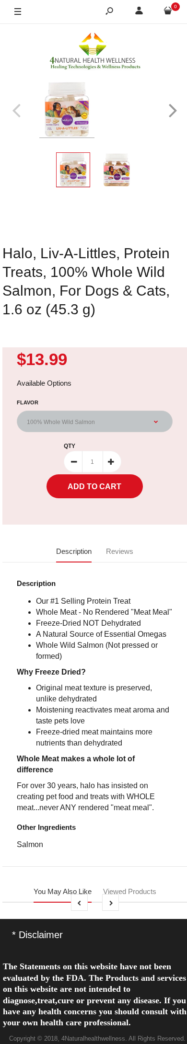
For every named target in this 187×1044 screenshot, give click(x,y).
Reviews (119, 551)
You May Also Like (63, 891)
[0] (168, 12)
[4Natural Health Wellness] (95, 52)
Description (74, 551)
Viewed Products (129, 891)
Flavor (27, 402)
